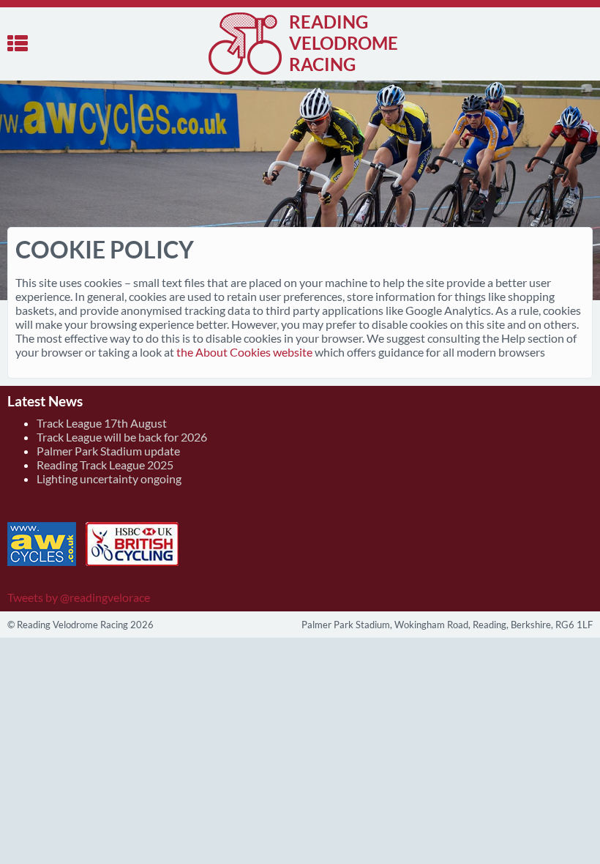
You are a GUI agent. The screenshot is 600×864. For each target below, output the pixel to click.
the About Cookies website (244, 352)
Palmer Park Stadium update (108, 451)
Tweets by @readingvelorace (78, 597)
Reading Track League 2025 (105, 465)
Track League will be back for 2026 (122, 437)
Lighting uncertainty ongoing (109, 478)
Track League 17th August (102, 423)
